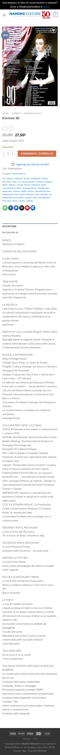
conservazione (28, 182)
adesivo (10, 178)
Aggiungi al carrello (37, 153)
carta (14, 182)
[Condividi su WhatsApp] (5, 208)
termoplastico (45, 197)
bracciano (6, 182)
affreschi (19, 178)
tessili (14, 201)
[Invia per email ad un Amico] (21, 208)
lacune (31, 191)
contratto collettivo (44, 182)
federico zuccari (16, 185)
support (28, 197)
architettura (35, 178)
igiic (48, 188)
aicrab (26, 178)
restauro (29, 194)
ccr (19, 182)
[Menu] (4, 15)
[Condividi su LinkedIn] (32, 208)
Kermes (16, 113)
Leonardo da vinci (42, 191)
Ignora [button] (46, 6)
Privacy (27, 739)
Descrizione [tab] (9, 226)
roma (37, 194)
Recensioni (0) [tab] (10, 232)
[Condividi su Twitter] (16, 208)
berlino (45, 178)
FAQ (35, 739)
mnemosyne (7, 194)
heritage (41, 188)
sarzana (43, 194)
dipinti (5, 185)
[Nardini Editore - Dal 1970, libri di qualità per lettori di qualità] (29, 15)
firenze (27, 185)
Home (5, 113)
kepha (23, 191)
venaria (21, 201)
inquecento (7, 191)
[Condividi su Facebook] (10, 208)
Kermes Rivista (33, 113)
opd (16, 194)
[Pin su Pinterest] (27, 208)
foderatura (35, 185)
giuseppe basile (29, 188)
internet (16, 191)
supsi (35, 197)
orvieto (22, 194)
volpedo (29, 201)
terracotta (6, 201)
